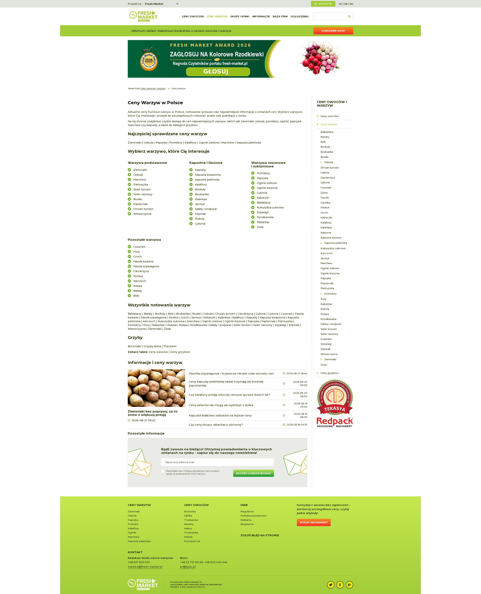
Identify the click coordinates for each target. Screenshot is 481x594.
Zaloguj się (325, 4)
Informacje (261, 16)
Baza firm (280, 16)
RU (351, 4)
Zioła (324, 364)
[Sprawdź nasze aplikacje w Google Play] (349, 585)
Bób (323, 141)
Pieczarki (170, 346)
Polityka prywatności (253, 515)
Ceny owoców (193, 16)
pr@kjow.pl (188, 566)
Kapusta (326, 232)
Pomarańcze (192, 541)
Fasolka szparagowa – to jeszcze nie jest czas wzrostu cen (231, 373)
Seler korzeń (329, 328)
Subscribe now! (333, 30)
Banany (189, 524)
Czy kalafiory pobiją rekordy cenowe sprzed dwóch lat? (229, 395)
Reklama (246, 519)
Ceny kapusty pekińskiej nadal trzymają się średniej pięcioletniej (226, 383)
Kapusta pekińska (335, 242)
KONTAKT (135, 552)
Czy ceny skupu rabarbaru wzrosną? (216, 424)
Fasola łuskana (143, 261)
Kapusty (200, 170)
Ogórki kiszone (330, 273)
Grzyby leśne (152, 346)
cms (184, 587)
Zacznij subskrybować (253, 473)
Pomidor (133, 524)
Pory (323, 298)
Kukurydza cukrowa (333, 248)
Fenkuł (325, 207)
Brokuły (325, 146)
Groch (324, 212)
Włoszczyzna (329, 353)
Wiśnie (188, 536)
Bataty (325, 136)
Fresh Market (154, 3)
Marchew (326, 263)
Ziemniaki (330, 359)
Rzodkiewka (328, 319)
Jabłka (188, 515)
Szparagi (326, 343)
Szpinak (325, 348)
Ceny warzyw (217, 16)
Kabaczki (326, 217)
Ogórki (132, 532)
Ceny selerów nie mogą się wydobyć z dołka (221, 405)
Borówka (190, 511)
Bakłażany (327, 131)
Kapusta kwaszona (208, 174)
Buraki (324, 156)
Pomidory (330, 293)
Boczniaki (134, 346)
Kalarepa (326, 227)
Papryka (326, 278)
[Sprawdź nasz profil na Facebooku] (340, 585)
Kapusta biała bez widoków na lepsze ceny (220, 415)
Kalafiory (326, 222)
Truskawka (191, 519)
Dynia (324, 192)
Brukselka (327, 151)
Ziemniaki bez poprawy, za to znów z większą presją (153, 413)
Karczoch (327, 253)
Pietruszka (327, 288)
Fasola (325, 197)
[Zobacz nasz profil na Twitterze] (330, 585)
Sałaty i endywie (331, 323)
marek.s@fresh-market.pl (145, 566)
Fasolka (325, 202)
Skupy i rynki (239, 16)
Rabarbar (326, 303)
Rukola (325, 308)
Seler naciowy (329, 333)
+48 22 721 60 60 (191, 562)
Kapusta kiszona (331, 237)
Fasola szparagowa (146, 266)
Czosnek (326, 187)
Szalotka (326, 338)
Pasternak (327, 283)
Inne (244, 505)
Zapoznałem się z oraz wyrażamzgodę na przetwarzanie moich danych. (192, 472)
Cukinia (325, 172)
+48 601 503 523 (139, 562)
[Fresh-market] (143, 16)
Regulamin (247, 511)
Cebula (328, 162)
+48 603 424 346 (215, 562)
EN (346, 4)
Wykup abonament (314, 522)
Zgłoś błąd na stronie (259, 535)
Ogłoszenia (300, 16)
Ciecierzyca (328, 177)
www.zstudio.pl (196, 587)
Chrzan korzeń (330, 167)
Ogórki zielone (330, 268)
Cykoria (325, 182)
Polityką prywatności (194, 471)
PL (340, 4)
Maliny (188, 528)
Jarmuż (325, 258)
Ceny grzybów (330, 372)
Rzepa (325, 313)
